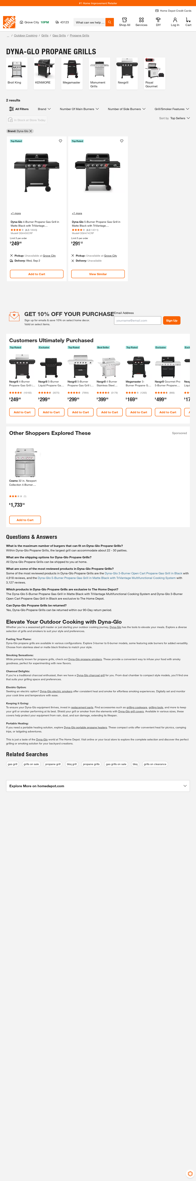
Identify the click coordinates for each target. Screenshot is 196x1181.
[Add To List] (60, 141)
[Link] (37, 208)
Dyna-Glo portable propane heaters (85, 727)
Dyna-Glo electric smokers (56, 691)
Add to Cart (36, 274)
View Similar (98, 274)
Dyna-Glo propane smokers (85, 659)
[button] (174, 118)
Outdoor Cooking (25, 35)
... (8, 35)
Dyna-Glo (115, 627)
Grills (44, 35)
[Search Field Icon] (109, 22)
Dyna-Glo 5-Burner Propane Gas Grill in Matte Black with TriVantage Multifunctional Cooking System (107, 578)
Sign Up (171, 320)
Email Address (124, 313)
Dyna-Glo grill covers (131, 711)
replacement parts (82, 707)
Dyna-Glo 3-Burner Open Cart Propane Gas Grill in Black (143, 573)
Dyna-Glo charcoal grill (91, 675)
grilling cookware (137, 707)
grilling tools (156, 707)
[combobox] (89, 22)
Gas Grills (59, 35)
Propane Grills (79, 35)
